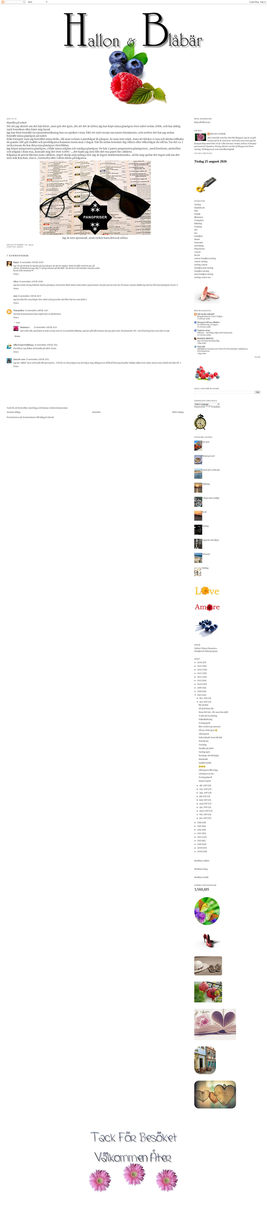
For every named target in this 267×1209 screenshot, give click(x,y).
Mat (196, 211)
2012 (199, 837)
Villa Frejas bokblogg (23, 345)
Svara (15, 274)
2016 (199, 822)
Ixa (195, 233)
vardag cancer (200, 265)
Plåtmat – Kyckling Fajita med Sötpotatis (214, 333)
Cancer (197, 252)
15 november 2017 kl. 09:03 (32, 262)
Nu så (204, 512)
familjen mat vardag (203, 268)
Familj (197, 214)
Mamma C (25, 327)
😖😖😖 (202, 766)
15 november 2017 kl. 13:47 (36, 310)
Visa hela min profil (203, 153)
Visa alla (257, 357)
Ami (15, 296)
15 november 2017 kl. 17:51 (37, 359)
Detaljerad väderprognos (205, 651)
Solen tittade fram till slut (210, 737)
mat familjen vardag (203, 274)
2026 (199, 662)
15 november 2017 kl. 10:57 (29, 296)
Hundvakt (203, 759)
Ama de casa (19, 359)
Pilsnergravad (208, 456)
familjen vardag (201, 271)
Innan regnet (205, 781)
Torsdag (203, 745)
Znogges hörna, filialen (208, 322)
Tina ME (201, 347)
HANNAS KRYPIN (205, 338)
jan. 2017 (203, 818)
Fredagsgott (204, 723)
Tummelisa (18, 310)
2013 (199, 833)
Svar (18, 322)
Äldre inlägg (178, 412)
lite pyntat (203, 705)
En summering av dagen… (208, 325)
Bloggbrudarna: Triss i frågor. (210, 316)
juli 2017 (203, 796)
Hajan (16, 262)
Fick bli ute (204, 741)
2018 (199, 691)
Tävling (205, 568)
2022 (199, 677)
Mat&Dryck (199, 208)
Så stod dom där (206, 708)
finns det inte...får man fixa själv (213, 712)
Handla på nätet (206, 748)
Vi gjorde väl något (210, 540)
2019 (199, 688)
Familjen (198, 236)
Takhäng (206, 484)
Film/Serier (199, 249)
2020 (199, 684)
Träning (198, 227)
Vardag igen (204, 752)
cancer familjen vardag (205, 258)
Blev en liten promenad (209, 726)
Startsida (96, 412)
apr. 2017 (203, 807)
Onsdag (205, 526)
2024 (199, 670)
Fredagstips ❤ (205, 777)
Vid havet (206, 554)
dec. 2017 (203, 698)
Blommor (198, 217)
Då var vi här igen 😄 (208, 730)
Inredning (199, 246)
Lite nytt (205, 442)
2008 (199, 851)
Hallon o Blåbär (218, 134)
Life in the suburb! (205, 314)
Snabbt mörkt (205, 763)
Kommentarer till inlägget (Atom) (38, 417)
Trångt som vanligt (210, 498)
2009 (199, 848)
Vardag (20, 247)
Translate (215, 407)
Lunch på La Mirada (211, 470)
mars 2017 (204, 811)
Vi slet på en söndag (208, 716)
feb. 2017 (203, 814)
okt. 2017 (203, 785)
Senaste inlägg (13, 412)
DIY (195, 230)
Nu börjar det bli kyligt (209, 755)
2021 (199, 680)
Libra (15, 281)
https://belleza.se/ (202, 122)
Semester (198, 242)
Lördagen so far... (207, 774)
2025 (199, 666)
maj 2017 (203, 803)
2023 (199, 673)
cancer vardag (200, 261)
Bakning (198, 223)
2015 (199, 826)
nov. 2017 (203, 702)
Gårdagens (204, 734)
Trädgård (198, 220)
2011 (199, 841)
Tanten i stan (203, 330)
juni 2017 (203, 800)
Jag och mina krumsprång (208, 341)
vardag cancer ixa (202, 277)
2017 (199, 695)
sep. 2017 (203, 789)
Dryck (197, 255)
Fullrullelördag (205, 719)
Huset (197, 239)
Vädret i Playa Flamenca (205, 648)
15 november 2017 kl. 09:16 (31, 281)
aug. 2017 (203, 793)
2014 (199, 830)
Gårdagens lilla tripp (208, 770)
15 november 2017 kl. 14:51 (45, 327)
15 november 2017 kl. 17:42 (46, 345)
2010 (199, 844)
